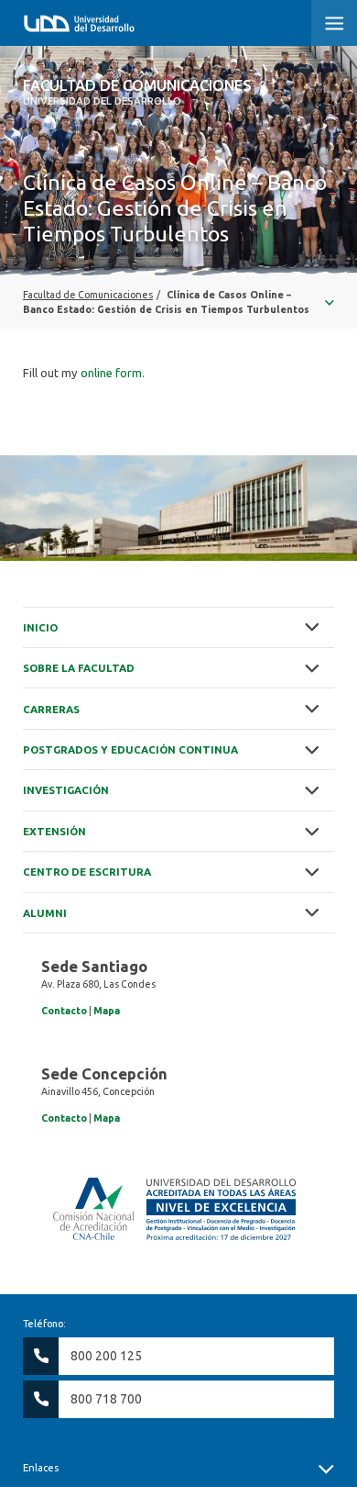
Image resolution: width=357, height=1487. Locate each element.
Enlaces (41, 1467)
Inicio (40, 627)
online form (111, 372)
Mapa (106, 1010)
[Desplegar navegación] (178, 302)
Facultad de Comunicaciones (137, 91)
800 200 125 (106, 1355)
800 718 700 (106, 1399)
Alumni (45, 913)
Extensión (54, 831)
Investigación (66, 790)
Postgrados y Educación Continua (130, 749)
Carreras (51, 709)
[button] (334, 23)
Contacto (64, 1010)
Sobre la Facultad (79, 668)
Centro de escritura (87, 872)
